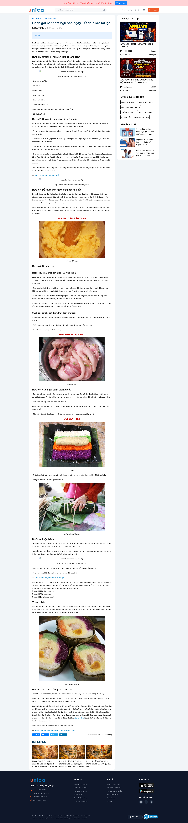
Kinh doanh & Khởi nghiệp (130, 107)
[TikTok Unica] (151, 802)
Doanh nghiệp (127, 10)
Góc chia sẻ (78, 794)
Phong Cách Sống (49, 18)
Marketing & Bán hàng (145, 102)
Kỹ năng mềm (126, 117)
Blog (37, 18)
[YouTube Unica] (141, 802)
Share (46, 735)
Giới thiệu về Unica (80, 784)
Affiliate (109, 801)
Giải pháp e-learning (114, 787)
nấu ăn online (79, 718)
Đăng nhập (153, 10)
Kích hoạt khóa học (80, 791)
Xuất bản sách (111, 798)
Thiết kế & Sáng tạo (128, 112)
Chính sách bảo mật (81, 801)
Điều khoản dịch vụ (80, 798)
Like (37, 735)
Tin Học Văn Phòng (145, 112)
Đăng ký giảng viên (113, 784)
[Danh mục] (49, 10)
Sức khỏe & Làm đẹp (141, 117)
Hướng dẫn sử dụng (80, 787)
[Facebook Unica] (146, 802)
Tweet (55, 735)
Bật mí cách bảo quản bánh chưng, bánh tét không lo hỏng (55, 730)
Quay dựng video (112, 794)
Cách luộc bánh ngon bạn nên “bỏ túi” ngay (50, 578)
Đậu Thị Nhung (40, 28)
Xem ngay (120, 3)
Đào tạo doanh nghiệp (114, 791)
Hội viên (137, 10)
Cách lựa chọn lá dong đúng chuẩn (47, 175)
